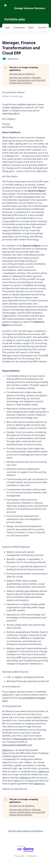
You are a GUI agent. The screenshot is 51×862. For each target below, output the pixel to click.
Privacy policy (19, 856)
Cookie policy (32, 856)
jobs (7, 27)
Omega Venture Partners (29, 8)
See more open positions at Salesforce (25, 831)
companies (19, 27)
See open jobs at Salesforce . (22, 74)
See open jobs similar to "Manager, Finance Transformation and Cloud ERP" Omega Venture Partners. (27, 80)
